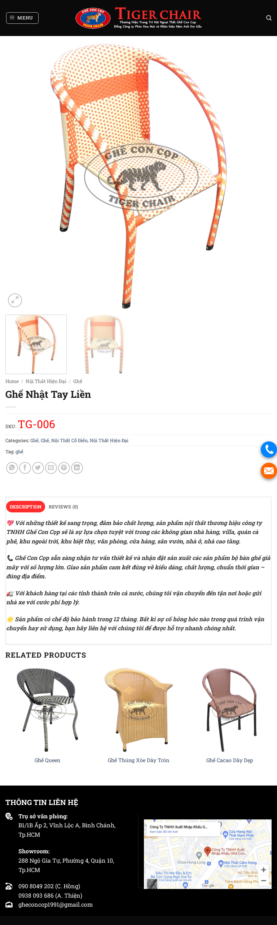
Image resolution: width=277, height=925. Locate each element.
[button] (22, 18)
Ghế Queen (47, 760)
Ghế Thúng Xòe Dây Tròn (138, 760)
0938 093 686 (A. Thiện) (50, 895)
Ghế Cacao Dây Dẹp (229, 760)
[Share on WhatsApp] (12, 468)
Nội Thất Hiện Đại (46, 381)
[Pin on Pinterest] (64, 468)
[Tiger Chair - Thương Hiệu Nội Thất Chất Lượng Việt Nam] (138, 18)
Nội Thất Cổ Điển (69, 440)
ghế (19, 451)
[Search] (269, 18)
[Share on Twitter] (38, 468)
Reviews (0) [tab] (63, 507)
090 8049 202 (36, 886)
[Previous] (19, 176)
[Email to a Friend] (51, 468)
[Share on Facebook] (25, 468)
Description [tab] (26, 507)
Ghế (77, 381)
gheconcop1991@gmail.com (55, 904)
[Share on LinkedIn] (77, 468)
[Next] (257, 176)
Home (12, 381)
